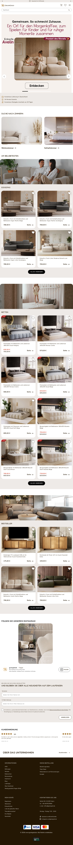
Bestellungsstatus (45, 766)
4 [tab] (42, 91)
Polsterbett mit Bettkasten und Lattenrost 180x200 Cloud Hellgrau (17, 344)
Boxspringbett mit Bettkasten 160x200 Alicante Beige (54, 427)
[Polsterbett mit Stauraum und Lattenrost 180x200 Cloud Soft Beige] (18, 411)
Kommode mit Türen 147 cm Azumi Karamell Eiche (53, 556)
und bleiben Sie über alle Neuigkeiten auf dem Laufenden (32, 686)
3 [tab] (36, 91)
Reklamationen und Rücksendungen (49, 771)
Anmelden (65, 717)
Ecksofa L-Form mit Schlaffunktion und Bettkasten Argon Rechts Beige (16, 220)
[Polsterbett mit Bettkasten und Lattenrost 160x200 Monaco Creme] (54, 328)
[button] (4, 76)
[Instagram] (36, 643)
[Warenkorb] (61, 5)
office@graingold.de (49, 806)
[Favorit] (65, 5)
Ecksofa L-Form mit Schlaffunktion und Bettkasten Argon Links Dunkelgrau (16, 259)
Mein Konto (9, 798)
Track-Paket (43, 769)
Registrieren (8, 801)
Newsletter (8, 816)
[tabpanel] (36, 53)
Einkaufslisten (8, 806)
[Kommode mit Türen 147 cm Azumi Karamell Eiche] (54, 540)
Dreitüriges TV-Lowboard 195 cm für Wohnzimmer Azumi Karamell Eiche (15, 556)
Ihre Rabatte (8, 813)
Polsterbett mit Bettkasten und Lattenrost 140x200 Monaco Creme (17, 386)
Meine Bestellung (47, 763)
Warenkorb (8, 803)
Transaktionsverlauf (10, 811)
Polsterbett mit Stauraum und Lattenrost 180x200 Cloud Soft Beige (16, 427)
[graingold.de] (7, 5)
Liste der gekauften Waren (12, 808)
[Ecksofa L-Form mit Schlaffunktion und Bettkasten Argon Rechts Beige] (18, 204)
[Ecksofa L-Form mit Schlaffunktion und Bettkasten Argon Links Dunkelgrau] (18, 243)
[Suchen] (68, 10)
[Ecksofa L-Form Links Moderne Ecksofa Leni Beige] (54, 243)
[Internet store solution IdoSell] (36, 839)
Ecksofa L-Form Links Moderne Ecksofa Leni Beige (53, 259)
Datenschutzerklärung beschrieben (58, 710)
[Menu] (69, 5)
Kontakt (42, 774)
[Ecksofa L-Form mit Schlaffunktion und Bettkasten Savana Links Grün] (54, 579)
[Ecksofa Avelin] (36, 53)
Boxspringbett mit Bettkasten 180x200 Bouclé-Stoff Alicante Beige (54, 468)
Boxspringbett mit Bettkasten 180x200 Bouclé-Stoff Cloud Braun (18, 468)
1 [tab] (25, 91)
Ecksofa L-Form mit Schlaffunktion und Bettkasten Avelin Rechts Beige (16, 595)
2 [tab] (31, 91)
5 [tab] (48, 91)
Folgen (21, 668)
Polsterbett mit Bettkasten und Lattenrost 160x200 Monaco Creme (53, 344)
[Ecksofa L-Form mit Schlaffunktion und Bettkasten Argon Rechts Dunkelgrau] (54, 204)
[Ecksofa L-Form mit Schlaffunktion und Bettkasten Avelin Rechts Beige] (18, 579)
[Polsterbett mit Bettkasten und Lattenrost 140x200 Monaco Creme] (18, 370)
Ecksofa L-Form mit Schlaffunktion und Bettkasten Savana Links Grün (52, 595)
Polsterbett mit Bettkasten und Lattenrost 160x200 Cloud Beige (53, 386)
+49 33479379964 (47, 803)
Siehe (29, 225)
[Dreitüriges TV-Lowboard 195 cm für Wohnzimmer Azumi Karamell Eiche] (18, 540)
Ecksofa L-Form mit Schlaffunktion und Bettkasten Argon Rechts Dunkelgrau (52, 220)
